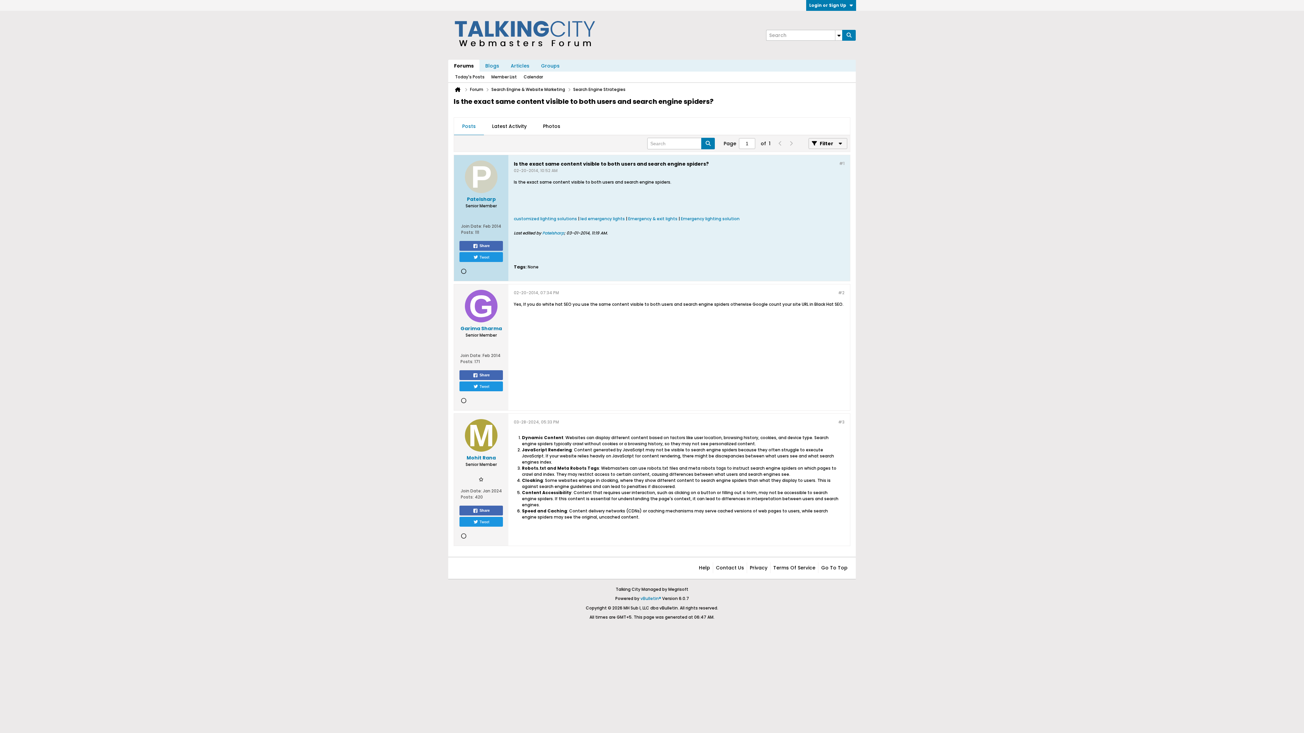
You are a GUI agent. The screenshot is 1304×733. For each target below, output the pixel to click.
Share (484, 246)
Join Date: (471, 226)
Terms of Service (794, 567)
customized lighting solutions (545, 219)
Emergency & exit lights (652, 219)
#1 (842, 163)
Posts (469, 126)
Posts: (467, 232)
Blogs (492, 65)
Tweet (484, 257)
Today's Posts (470, 77)
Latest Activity (509, 126)
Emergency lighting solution (710, 219)
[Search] (849, 35)
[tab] (469, 126)
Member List (504, 77)
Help (704, 567)
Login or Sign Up (827, 5)
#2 (841, 293)
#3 (841, 422)
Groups (550, 65)
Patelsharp (553, 233)
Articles (520, 65)
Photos (551, 126)
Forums (464, 65)
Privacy (758, 567)
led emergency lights (602, 219)
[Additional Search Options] (839, 35)
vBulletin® (650, 598)
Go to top (834, 567)
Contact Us (730, 567)
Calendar (533, 77)
